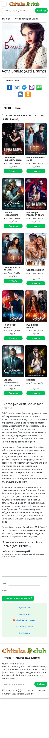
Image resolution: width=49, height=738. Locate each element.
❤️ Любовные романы (24, 620)
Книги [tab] (7, 107)
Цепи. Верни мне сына (35, 159)
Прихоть (30, 380)
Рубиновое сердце (32, 326)
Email (5, 590)
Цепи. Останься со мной (12, 268)
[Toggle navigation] (4, 4)
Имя (5, 583)
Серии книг (24, 614)
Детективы (24, 632)
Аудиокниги (25, 607)
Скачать (13, 226)
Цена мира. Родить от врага (35, 214)
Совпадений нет (35, 270)
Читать (13, 171)
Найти (41, 10)
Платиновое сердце (10, 326)
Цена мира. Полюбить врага (12, 159)
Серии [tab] (18, 108)
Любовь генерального (11, 214)
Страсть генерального (11, 381)
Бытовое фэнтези (24, 626)
